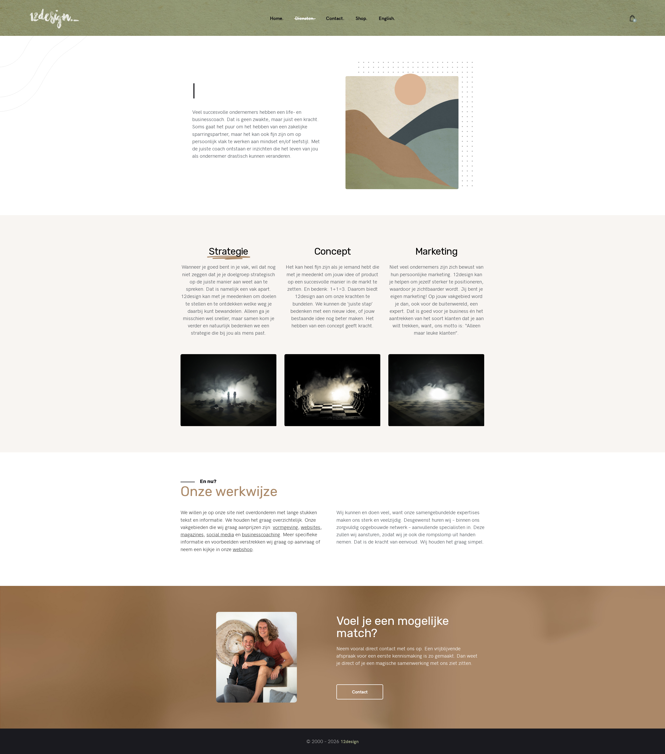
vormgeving (285, 527)
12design (350, 741)
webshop (242, 549)
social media (220, 534)
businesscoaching (261, 534)
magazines (192, 534)
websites (310, 527)
